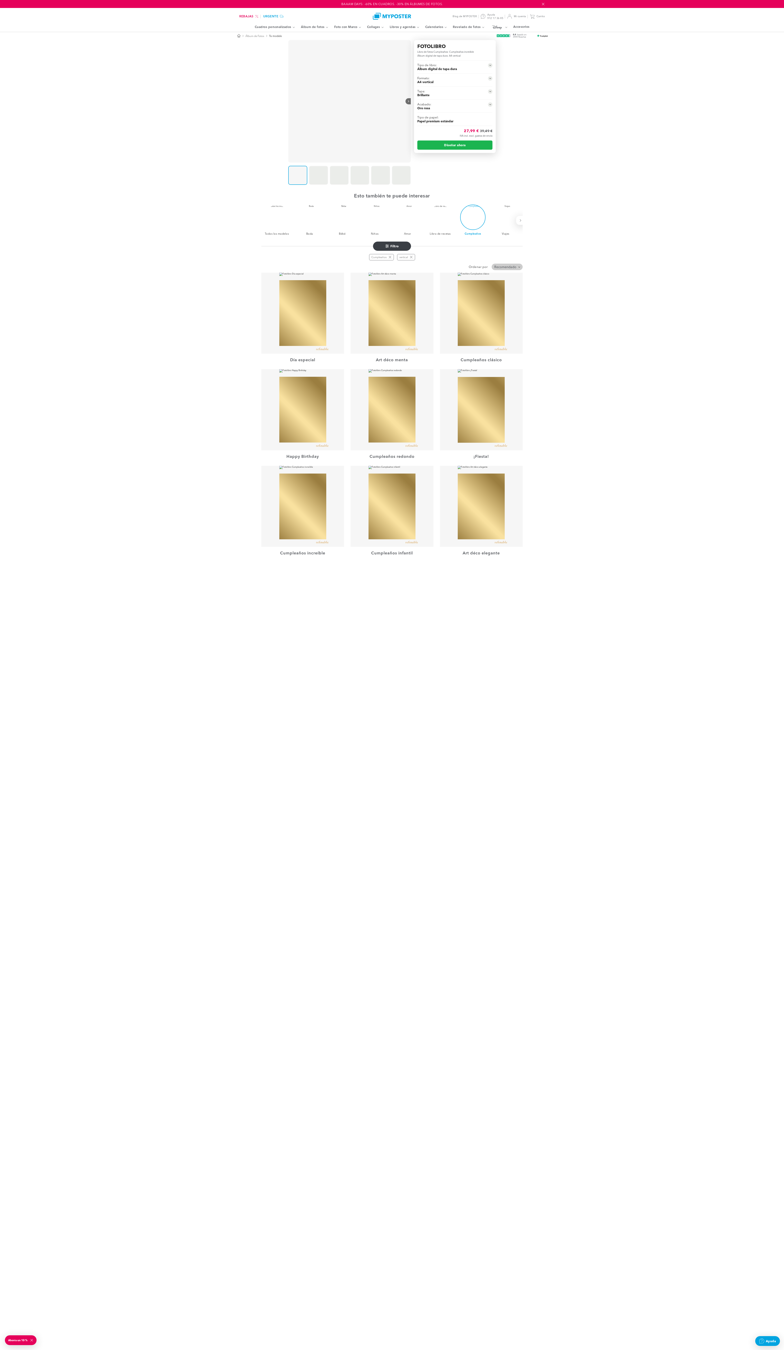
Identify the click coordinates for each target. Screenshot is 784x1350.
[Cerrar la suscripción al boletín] (32, 1340)
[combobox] (507, 267)
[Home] (392, 16)
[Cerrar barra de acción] (543, 4)
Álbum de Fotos (254, 36)
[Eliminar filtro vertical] (411, 257)
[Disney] (498, 27)
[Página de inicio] (239, 36)
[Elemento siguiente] (408, 101)
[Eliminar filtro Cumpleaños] (390, 257)
